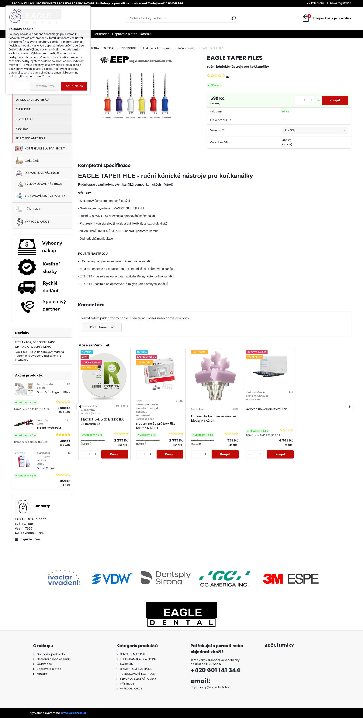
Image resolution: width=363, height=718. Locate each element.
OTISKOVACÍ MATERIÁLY (33, 100)
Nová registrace (340, 3)
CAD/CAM (32, 161)
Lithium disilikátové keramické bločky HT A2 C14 (213, 418)
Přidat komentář (102, 327)
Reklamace (101, 34)
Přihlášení (317, 3)
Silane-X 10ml (46, 468)
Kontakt (146, 34)
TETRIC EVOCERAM (49, 428)
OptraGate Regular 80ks (53, 392)
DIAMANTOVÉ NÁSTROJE (42, 173)
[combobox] (315, 130)
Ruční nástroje (186, 48)
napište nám (29, 539)
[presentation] (80, 406)
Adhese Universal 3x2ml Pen (266, 409)
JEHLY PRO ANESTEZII (30, 138)
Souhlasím (74, 86)
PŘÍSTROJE (32, 209)
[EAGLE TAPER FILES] (136, 90)
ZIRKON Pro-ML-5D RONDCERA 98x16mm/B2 (102, 421)
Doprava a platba (124, 34)
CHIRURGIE (23, 109)
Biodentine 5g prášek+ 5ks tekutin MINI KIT (155, 426)
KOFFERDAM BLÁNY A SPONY (45, 148)
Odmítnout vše (45, 86)
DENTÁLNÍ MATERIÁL (102, 48)
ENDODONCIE (129, 48)
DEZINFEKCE (24, 119)
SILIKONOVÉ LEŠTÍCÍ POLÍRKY (45, 196)
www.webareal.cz (73, 713)
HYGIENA (22, 129)
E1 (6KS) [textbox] (290, 130)
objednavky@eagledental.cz (210, 687)
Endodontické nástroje (157, 48)
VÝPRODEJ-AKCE (37, 222)
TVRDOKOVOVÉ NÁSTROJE (43, 184)
